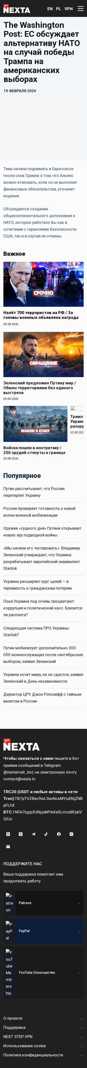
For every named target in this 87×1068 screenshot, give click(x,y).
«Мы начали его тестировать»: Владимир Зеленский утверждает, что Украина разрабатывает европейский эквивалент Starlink (41, 558)
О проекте (12, 1018)
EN (50, 8)
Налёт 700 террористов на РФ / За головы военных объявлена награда (41, 315)
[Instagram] (71, 834)
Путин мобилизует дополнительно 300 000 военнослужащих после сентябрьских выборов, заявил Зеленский (43, 654)
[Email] (8, 846)
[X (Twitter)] (20, 834)
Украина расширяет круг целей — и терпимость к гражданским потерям (37, 585)
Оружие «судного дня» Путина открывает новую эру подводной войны (42, 531)
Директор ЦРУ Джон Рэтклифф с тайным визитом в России (42, 697)
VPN (69, 8)
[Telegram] (33, 834)
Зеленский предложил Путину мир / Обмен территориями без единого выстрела (39, 387)
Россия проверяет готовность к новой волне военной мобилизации (39, 512)
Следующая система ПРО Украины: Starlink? (36, 631)
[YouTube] (8, 834)
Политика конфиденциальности (33, 1055)
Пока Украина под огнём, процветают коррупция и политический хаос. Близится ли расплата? (42, 608)
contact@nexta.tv (19, 778)
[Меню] (81, 9)
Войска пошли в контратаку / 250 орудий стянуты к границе (34, 450)
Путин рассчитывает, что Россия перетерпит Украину (34, 492)
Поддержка (14, 1027)
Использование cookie (24, 1045)
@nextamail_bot (18, 772)
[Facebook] (58, 834)
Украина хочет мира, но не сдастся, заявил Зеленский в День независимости (43, 678)
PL (58, 8)
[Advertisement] (43, 130)
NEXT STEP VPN (17, 1036)
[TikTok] (46, 834)
